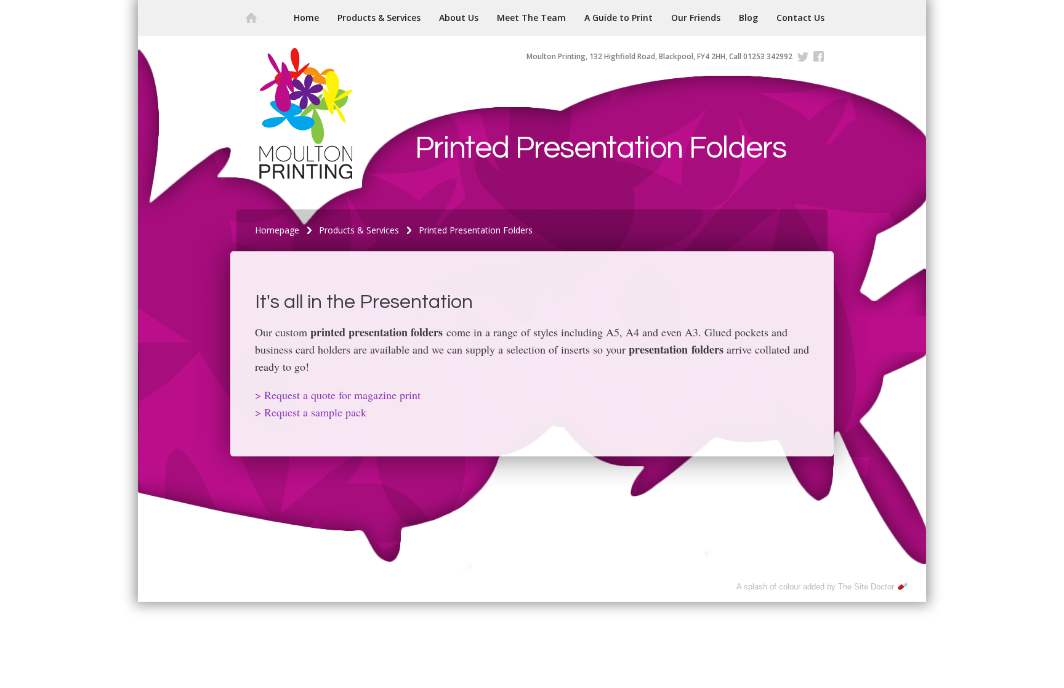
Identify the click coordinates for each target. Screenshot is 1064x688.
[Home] (251, 18)
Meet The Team (531, 17)
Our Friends (695, 17)
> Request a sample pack (310, 412)
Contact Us (800, 17)
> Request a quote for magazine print (338, 394)
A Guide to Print (618, 17)
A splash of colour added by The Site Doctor (815, 586)
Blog (748, 17)
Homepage (277, 230)
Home (306, 17)
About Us (458, 17)
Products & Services (379, 17)
